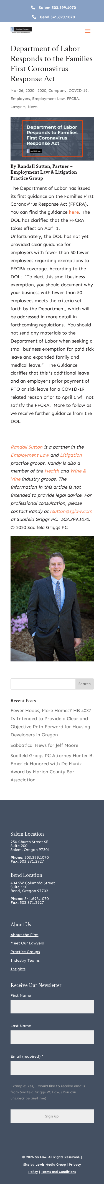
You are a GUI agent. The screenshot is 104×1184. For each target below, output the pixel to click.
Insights (18, 969)
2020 (41, 90)
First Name (21, 995)
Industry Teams (25, 960)
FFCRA (73, 98)
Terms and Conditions (58, 1172)
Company (58, 90)
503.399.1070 (64, 7)
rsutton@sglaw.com (71, 511)
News (32, 106)
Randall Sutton (33, 166)
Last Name (21, 1025)
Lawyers (18, 106)
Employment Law (48, 98)
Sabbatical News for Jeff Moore (44, 745)
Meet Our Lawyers (27, 943)
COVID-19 (78, 90)
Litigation (66, 172)
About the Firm (25, 934)
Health (51, 471)
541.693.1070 (62, 17)
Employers (20, 98)
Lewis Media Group (50, 1164)
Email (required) (27, 1056)
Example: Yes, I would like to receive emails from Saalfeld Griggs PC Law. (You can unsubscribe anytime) (48, 1092)
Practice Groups (25, 951)
